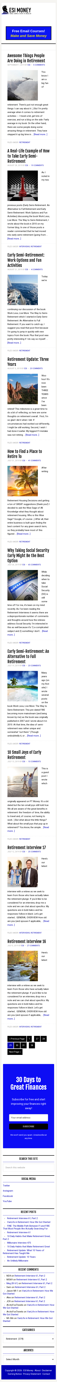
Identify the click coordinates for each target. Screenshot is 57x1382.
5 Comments (39, 65)
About (38, 1370)
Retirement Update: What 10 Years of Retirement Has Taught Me (23, 1252)
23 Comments (36, 368)
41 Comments (34, 461)
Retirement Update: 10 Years (21, 1257)
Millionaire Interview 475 (19, 1242)
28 (43, 1039)
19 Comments (37, 165)
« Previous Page (17, 1039)
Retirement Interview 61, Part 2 (22, 1218)
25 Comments (34, 852)
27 (37, 1039)
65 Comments (34, 565)
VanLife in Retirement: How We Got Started (28, 1222)
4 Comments (37, 269)
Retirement (24, 142)
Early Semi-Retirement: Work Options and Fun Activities (25, 260)
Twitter (6, 1185)
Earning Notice (15, 1374)
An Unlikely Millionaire (17, 1260)
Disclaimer (47, 1370)
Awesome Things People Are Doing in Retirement (26, 58)
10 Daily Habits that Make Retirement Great (28, 1246)
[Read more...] (40, 134)
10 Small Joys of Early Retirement (24, 755)
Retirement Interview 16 (26, 941)
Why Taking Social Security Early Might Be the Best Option (28, 555)
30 (17, 1045)
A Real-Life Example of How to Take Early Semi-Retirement (28, 156)
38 (32, 1045)
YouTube (7, 1201)
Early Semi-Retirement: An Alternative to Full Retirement (28, 656)
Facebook (8, 1196)
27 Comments (33, 946)
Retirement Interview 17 (26, 847)
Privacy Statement (32, 1374)
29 (10, 1045)
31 (23, 1045)
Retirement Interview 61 (19, 1232)
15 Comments (34, 761)
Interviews (24, 246)
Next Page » (15, 1052)
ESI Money (28, 15)
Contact (46, 1374)
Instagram (8, 1190)
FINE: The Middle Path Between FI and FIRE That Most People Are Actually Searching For (26, 1227)
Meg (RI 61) (12, 1283)
